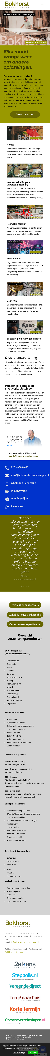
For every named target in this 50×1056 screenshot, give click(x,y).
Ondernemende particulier (25, 624)
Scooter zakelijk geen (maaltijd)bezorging (18, 183)
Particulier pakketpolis (25, 605)
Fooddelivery (12, 824)
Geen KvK (12, 301)
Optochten (11, 858)
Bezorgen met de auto (16, 830)
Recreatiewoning (14, 684)
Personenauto (13, 660)
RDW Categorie (13, 891)
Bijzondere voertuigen (16, 901)
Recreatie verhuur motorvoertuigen (22, 820)
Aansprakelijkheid (14, 677)
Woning (10, 680)
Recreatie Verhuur (16, 224)
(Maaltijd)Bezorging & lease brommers (23, 814)
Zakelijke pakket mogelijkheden (24, 338)
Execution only (13, 1037)
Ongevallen (12, 703)
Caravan (10, 674)
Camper (10, 670)
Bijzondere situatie (15, 898)
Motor (9, 667)
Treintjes (10, 873)
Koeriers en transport (16, 834)
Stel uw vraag (19, 490)
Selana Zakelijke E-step (15, 764)
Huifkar (10, 869)
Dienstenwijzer (35, 1035)
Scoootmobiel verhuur (16, 840)
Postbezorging (13, 827)
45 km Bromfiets (14, 736)
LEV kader (11, 894)
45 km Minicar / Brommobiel (19, 742)
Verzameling (12, 693)
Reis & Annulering (14, 700)
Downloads (21, 1035)
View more (36, 1048)
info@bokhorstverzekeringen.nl (25, 942)
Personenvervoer (14, 876)
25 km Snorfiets (13, 732)
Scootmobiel (12, 719)
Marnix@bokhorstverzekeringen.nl (24, 456)
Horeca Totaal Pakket (16, 817)
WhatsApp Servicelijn (23, 483)
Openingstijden (20, 498)
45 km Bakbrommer (15, 739)
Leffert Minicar (13, 746)
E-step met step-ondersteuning (20, 726)
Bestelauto (11, 664)
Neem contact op (25, 114)
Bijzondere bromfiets (16, 722)
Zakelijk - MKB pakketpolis (25, 614)
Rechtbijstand (13, 697)
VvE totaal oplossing (13, 772)
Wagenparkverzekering (15, 761)
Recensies (17, 506)
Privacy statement (15, 1039)
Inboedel (10, 687)
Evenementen (14, 258)
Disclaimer (28, 1037)
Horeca (10, 144)
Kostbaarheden (13, 690)
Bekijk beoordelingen (14, 952)
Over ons (10, 1035)
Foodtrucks (11, 864)
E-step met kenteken (16, 729)
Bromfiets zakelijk (14, 837)
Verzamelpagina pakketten (18, 810)
